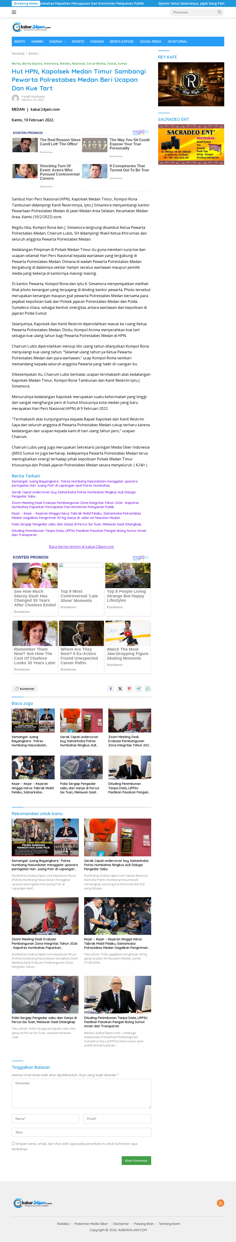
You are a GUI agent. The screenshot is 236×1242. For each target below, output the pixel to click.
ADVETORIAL (177, 41)
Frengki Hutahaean (33, 96)
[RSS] (220, 1203)
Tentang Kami (169, 1224)
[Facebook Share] (110, 688)
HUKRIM (37, 41)
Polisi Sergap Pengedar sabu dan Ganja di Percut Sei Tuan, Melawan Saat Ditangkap (76, 524)
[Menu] (15, 12)
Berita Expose (32, 63)
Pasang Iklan (144, 1224)
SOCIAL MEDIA (150, 41)
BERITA (20, 41)
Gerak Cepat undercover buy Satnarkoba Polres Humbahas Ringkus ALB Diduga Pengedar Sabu (74, 494)
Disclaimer (121, 1224)
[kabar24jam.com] (31, 26)
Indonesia (51, 63)
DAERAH (56, 41)
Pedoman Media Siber (91, 1224)
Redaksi (63, 1224)
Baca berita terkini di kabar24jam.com (81, 546)
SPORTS (78, 41)
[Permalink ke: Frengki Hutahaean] (15, 98)
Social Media (96, 63)
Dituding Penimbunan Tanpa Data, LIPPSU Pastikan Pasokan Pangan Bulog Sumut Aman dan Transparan (79, 533)
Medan (65, 63)
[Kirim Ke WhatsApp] (147, 688)
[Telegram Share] (138, 688)
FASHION (97, 41)
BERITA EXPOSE (122, 41)
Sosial (111, 63)
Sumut (122, 63)
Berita (16, 63)
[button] (219, 12)
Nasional (78, 63)
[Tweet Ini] (120, 688)
